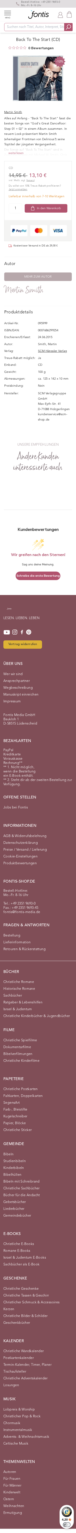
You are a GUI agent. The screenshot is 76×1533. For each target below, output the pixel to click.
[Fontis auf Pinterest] (28, 632)
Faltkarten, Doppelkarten (23, 1096)
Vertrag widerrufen (22, 644)
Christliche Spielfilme (20, 1040)
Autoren (9, 1472)
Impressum (12, 701)
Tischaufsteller (14, 1371)
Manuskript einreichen (20, 694)
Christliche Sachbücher (21, 1188)
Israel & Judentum (17, 1009)
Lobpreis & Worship (19, 1409)
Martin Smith (23, 290)
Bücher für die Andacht (21, 1195)
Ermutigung (12, 1513)
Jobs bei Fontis (15, 807)
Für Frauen (11, 1479)
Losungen (11, 1385)
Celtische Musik (15, 1443)
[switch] (67, 1524)
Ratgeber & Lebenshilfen (22, 1002)
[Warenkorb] (69, 14)
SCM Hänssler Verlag (52, 351)
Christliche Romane (18, 982)
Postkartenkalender (18, 1358)
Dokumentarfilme (17, 1047)
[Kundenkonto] (60, 14)
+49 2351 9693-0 (50, 2)
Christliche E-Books (18, 1244)
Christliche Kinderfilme (21, 1061)
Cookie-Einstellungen (20, 856)
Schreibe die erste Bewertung (38, 576)
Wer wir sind (13, 674)
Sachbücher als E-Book (21, 1264)
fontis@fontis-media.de (21, 912)
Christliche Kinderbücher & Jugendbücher (36, 1016)
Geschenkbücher (16, 1323)
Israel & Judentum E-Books (24, 1257)
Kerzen (8, 1309)
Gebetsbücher (14, 1202)
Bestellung (11, 935)
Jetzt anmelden (18, 189)
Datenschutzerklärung (20, 843)
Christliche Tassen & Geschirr (26, 1295)
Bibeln (8, 1154)
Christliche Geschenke (21, 1289)
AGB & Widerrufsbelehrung (25, 836)
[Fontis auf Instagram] (15, 632)
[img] (9, 47)
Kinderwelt (11, 1492)
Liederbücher (13, 1209)
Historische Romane (19, 989)
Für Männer (12, 1485)
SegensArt (11, 1103)
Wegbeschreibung (18, 688)
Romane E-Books (16, 1251)
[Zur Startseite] (9, 611)
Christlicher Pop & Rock (22, 1416)
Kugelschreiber (15, 1116)
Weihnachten (13, 1506)
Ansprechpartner (16, 681)
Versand (30, 180)
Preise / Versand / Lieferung (25, 850)
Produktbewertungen (20, 863)
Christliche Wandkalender (23, 1351)
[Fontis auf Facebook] (21, 632)
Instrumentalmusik (17, 1430)
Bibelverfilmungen (18, 1054)
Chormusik (11, 1423)
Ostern (8, 1499)
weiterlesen (16, 153)
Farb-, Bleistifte (15, 1109)
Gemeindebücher (17, 1215)
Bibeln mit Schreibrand (21, 1181)
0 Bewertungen (41, 48)
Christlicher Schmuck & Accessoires (31, 1302)
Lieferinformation (17, 942)
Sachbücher (12, 995)
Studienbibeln (14, 1161)
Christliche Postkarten (20, 1089)
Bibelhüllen (12, 1175)
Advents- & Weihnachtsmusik (26, 1437)
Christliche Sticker (17, 1130)
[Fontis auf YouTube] (6, 632)
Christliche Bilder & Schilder (25, 1316)
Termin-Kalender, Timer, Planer (27, 1365)
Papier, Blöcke (14, 1123)
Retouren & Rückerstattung (24, 949)
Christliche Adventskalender (25, 1378)
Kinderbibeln (13, 1168)
